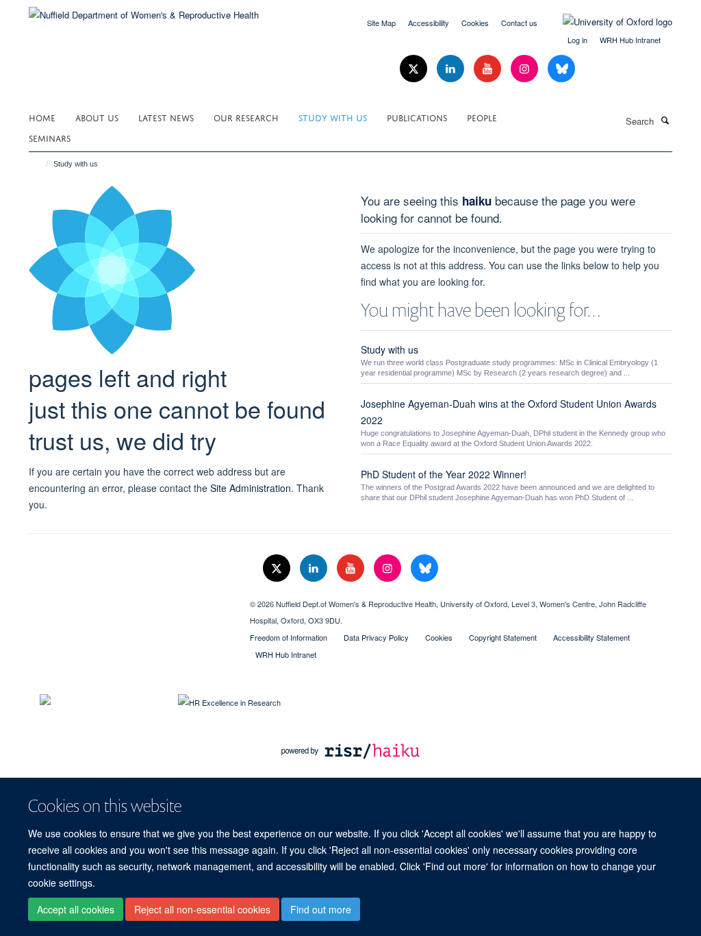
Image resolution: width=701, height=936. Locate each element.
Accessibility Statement (591, 637)
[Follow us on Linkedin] (452, 68)
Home (42, 116)
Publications (417, 116)
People (482, 116)
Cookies (475, 22)
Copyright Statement (503, 637)
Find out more (320, 909)
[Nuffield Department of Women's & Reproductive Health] (144, 9)
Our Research (246, 116)
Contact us (519, 22)
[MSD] (129, 598)
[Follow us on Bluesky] (561, 68)
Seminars (50, 137)
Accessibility (428, 22)
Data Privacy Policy (376, 637)
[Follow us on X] (415, 68)
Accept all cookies (75, 909)
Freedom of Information (288, 637)
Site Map (381, 22)
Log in (577, 39)
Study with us (332, 116)
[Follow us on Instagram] (526, 68)
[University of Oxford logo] (607, 22)
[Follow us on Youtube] (489, 68)
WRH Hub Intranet (630, 39)
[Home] (40, 163)
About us (96, 116)
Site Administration (250, 488)
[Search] (664, 119)
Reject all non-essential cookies (202, 909)
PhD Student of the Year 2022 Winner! (443, 474)
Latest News (166, 116)
